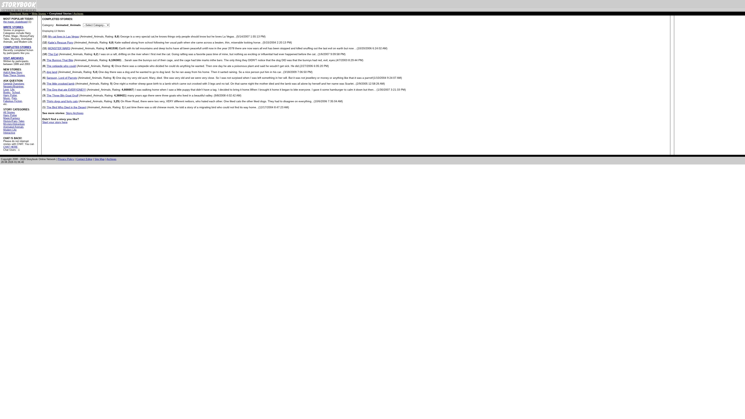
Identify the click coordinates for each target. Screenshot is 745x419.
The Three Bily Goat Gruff (62, 95)
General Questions (13, 83)
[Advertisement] (690, 75)
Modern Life (9, 129)
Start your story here (55, 122)
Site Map (99, 159)
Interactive (9, 132)
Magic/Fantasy (11, 118)
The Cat (53, 54)
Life (12, 89)
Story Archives (74, 113)
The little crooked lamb (60, 83)
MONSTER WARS (59, 48)
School (16, 92)
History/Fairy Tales (13, 121)
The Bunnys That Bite (60, 60)
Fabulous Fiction (12, 101)
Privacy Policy (66, 159)
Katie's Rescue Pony (60, 42)
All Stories (9, 112)
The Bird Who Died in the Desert (66, 107)
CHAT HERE (10, 146)
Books (6, 92)
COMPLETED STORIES (17, 47)
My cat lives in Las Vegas (63, 36)
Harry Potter (10, 95)
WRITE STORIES (13, 27)
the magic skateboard (15, 21)
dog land (52, 72)
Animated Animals (13, 127)
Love (6, 89)
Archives (78, 13)
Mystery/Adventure (14, 124)
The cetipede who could (61, 66)
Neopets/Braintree (13, 86)
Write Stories (39, 13)
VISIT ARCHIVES (13, 58)
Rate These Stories (14, 75)
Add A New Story (12, 72)
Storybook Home (19, 13)
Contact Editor (84, 159)
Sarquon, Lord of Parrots (62, 77)
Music (6, 98)
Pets (14, 98)
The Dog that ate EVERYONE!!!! (66, 89)
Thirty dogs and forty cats (62, 101)
